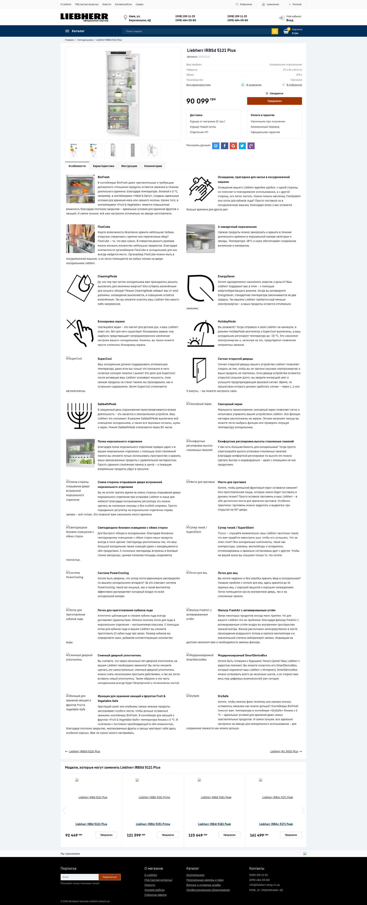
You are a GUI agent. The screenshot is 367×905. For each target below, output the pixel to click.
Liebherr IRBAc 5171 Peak (276, 824)
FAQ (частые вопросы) (86, 4)
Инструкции (129, 166)
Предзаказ (275, 101)
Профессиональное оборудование (208, 889)
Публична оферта (155, 894)
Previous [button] (64, 810)
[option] (74, 150)
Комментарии (153, 166)
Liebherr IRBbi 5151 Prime (153, 824)
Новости (106, 4)
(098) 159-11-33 (185, 16)
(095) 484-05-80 (185, 20)
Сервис (140, 4)
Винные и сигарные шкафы (203, 884)
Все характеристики (198, 84)
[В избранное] (292, 85)
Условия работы (123, 4)
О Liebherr (66, 4)
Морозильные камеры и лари (204, 879)
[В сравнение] (251, 85)
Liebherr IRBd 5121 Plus (91, 824)
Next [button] (302, 810)
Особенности (77, 166)
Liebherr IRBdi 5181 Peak (214, 824)
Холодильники (195, 875)
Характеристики (103, 166)
